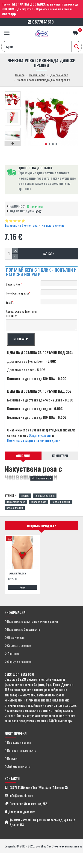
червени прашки (61, 502)
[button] (46, 144)
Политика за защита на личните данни (33, 440)
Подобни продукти (41, 525)
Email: (10, 302)
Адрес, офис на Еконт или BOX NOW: (21, 313)
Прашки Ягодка (17, 573)
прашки (25, 495)
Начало (19, 74)
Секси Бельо (37, 74)
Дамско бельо (59, 74)
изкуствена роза (15, 502)
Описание (23, 455)
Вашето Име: (14, 284)
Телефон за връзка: (18, 293)
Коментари (60, 455)
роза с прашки (14, 508)
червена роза (38, 502)
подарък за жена (45, 495)
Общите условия (40, 435)
